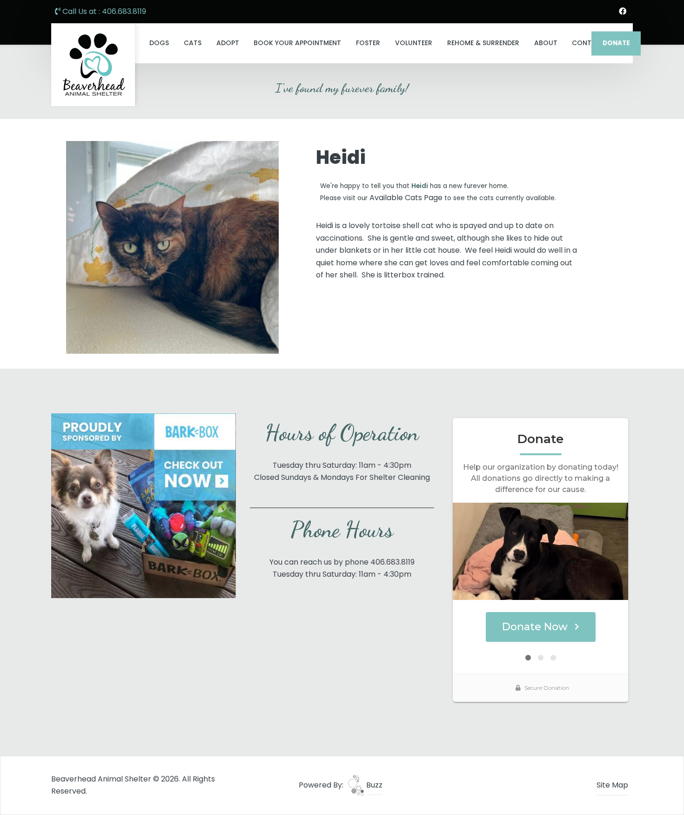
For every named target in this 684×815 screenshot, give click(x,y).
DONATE (616, 43)
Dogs (159, 42)
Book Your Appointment (297, 42)
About (545, 42)
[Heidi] (172, 247)
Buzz (373, 785)
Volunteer (413, 42)
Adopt (227, 42)
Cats (192, 42)
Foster (368, 42)
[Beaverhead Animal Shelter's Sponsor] (143, 505)
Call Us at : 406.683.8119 (103, 11)
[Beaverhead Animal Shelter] (93, 64)
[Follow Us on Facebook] (622, 12)
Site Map (612, 785)
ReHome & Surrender (483, 42)
